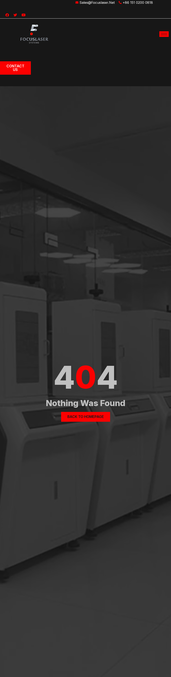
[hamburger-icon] (164, 34)
